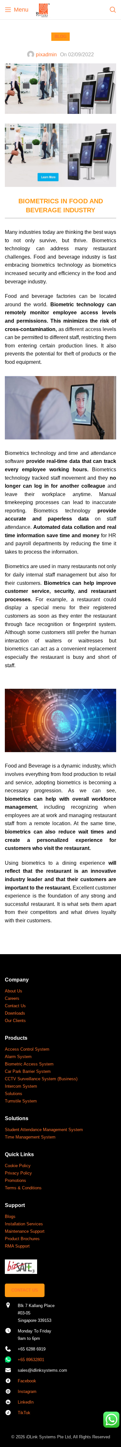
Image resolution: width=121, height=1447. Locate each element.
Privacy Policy (18, 1173)
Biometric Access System (29, 1064)
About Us (13, 991)
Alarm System (18, 1056)
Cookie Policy (18, 1165)
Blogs (10, 1216)
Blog (60, 36)
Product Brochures (22, 1238)
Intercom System (21, 1086)
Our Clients (15, 1020)
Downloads (15, 1013)
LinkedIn (26, 1402)
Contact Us (15, 1005)
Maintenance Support (25, 1231)
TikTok (24, 1412)
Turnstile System (21, 1101)
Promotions (15, 1180)
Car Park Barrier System (28, 1071)
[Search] (112, 9)
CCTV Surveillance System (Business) (41, 1078)
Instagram (27, 1391)
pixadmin (46, 54)
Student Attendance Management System (44, 1129)
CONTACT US (24, 1290)
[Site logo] (43, 9)
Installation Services (24, 1223)
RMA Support (17, 1246)
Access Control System (27, 1049)
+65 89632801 (31, 1359)
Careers (12, 998)
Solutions (13, 1093)
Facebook (27, 1380)
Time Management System (30, 1137)
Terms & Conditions (23, 1187)
